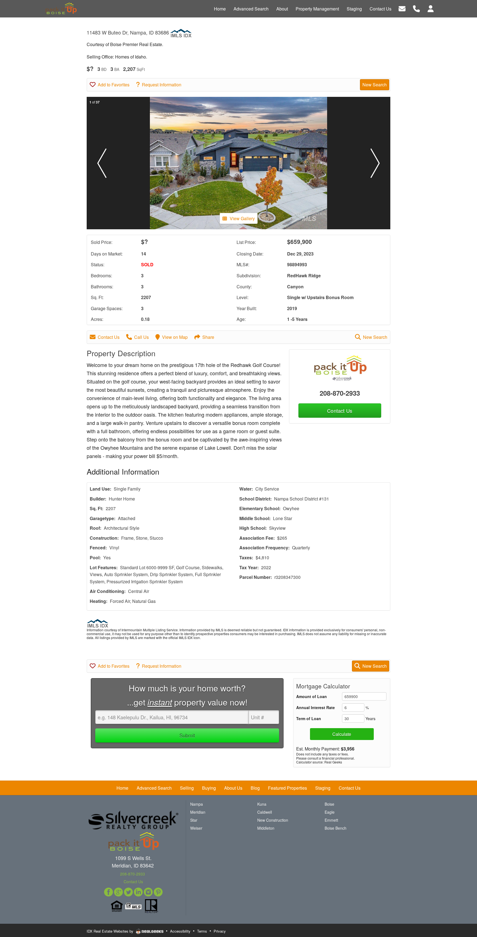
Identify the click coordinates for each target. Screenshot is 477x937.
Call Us (141, 337)
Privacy (220, 931)
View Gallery (242, 218)
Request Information (161, 84)
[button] (102, 163)
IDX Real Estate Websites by (110, 931)
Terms (202, 931)
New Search (374, 84)
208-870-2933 (340, 393)
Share (208, 337)
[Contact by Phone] (416, 8)
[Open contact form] (402, 8)
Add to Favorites (113, 84)
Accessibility (180, 931)
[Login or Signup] (431, 8)
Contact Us (109, 337)
